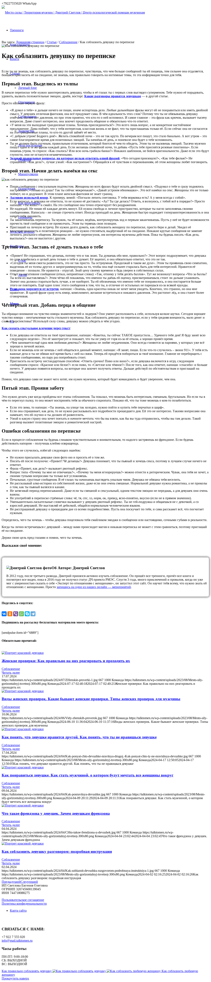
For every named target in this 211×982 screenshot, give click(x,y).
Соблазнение (68, 42)
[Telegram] (32, 613)
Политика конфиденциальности (24, 903)
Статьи (52, 42)
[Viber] (15, 613)
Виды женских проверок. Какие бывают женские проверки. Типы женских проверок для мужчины (91, 699)
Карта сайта (18, 910)
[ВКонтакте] (4, 613)
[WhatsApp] (21, 613)
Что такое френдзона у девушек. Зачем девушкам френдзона (56, 813)
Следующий (29, 881)
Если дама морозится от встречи (34, 289)
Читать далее (11, 672)
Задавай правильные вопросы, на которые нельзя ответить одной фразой (65, 158)
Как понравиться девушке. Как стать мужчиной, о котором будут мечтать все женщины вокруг (87, 775)
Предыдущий (11, 881)
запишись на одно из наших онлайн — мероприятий (94, 587)
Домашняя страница (30, 42)
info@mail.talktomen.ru (17, 940)
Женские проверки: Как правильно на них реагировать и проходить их (66, 661)
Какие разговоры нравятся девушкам (112, 96)
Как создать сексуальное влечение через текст (36, 328)
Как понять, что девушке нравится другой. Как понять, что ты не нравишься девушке (79, 737)
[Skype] (27, 613)
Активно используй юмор (29, 197)
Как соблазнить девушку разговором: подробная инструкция (57, 851)
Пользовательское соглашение (23, 900)
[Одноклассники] (9, 613)
